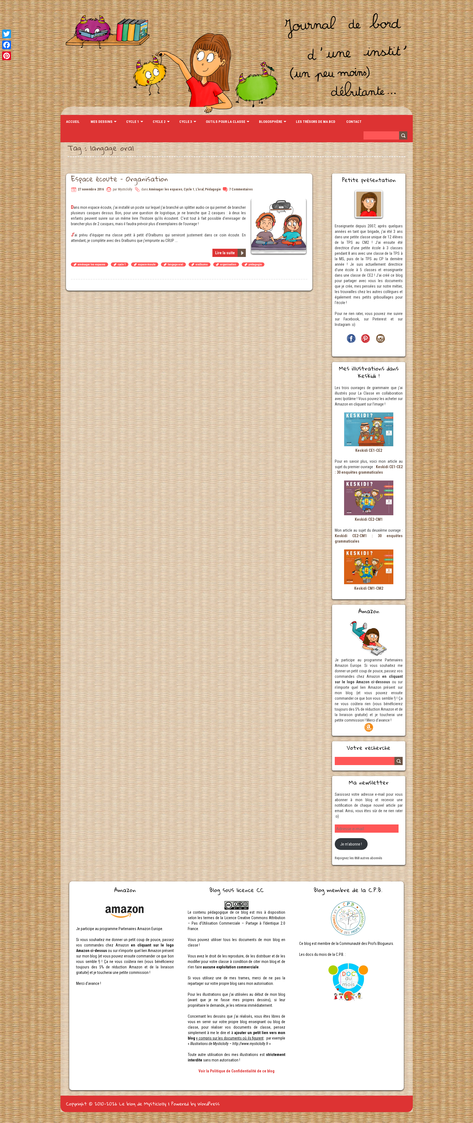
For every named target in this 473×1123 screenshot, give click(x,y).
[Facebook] (6, 44)
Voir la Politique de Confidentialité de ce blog (236, 1071)
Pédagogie (213, 189)
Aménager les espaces (165, 189)
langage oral (175, 264)
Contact (354, 122)
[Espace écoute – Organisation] (279, 201)
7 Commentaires (241, 189)
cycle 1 (122, 264)
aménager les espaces (91, 264)
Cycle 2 (159, 122)
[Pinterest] (6, 55)
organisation (228, 264)
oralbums (201, 264)
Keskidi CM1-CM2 (368, 588)
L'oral (200, 189)
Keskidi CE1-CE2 (368, 450)
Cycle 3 (185, 122)
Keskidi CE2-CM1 (369, 519)
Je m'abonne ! (351, 844)
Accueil (73, 122)
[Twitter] (6, 33)
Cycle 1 (132, 122)
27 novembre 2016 (91, 189)
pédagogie (255, 264)
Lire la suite (225, 253)
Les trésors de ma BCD (315, 122)
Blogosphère (270, 122)
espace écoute (146, 264)
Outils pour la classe (225, 122)
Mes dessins (102, 122)
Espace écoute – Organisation (119, 178)
